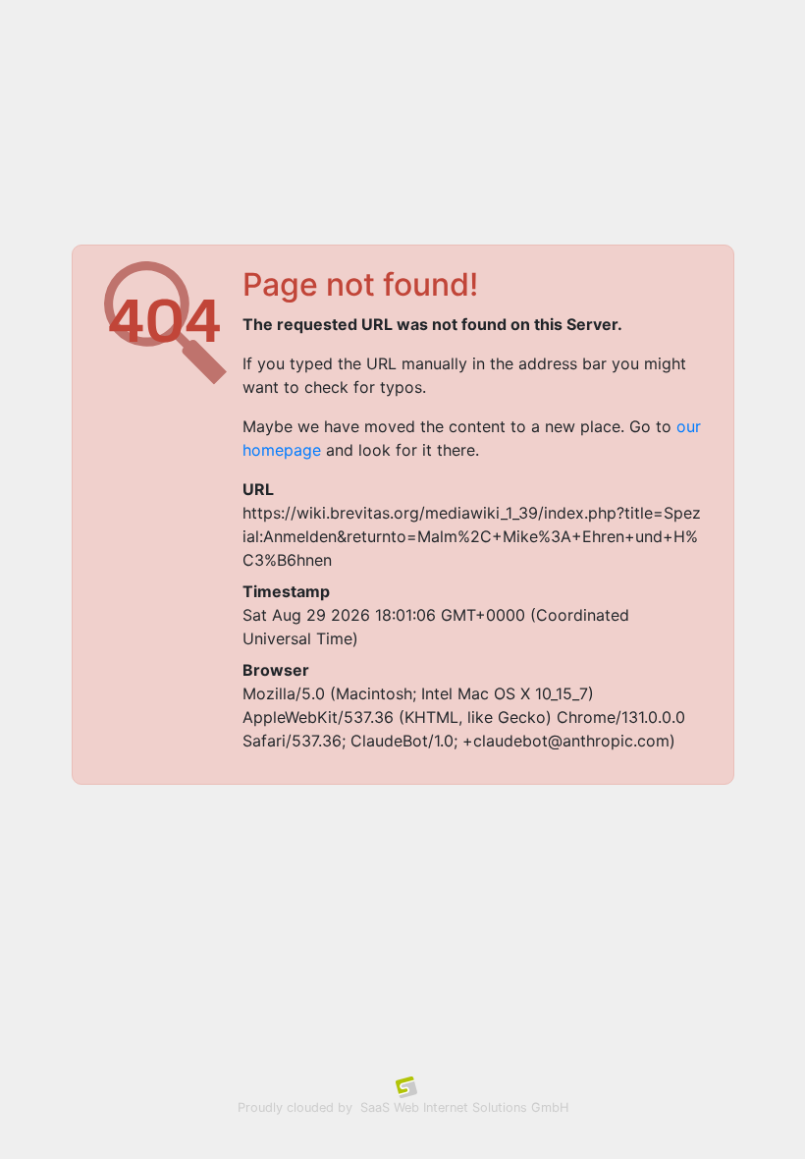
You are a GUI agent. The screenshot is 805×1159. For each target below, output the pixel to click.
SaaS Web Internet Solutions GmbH (464, 1107)
